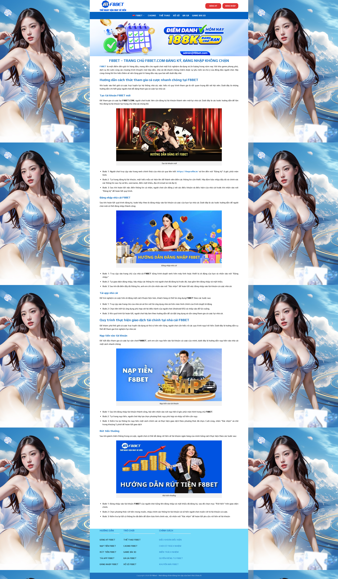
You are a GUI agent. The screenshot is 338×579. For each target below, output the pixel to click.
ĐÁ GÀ (186, 15)
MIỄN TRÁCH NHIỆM (169, 552)
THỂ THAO (164, 15)
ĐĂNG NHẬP (230, 6)
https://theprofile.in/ (187, 171)
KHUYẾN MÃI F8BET (169, 564)
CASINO (152, 15)
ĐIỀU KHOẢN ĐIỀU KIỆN (170, 539)
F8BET (139, 15)
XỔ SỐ (176, 15)
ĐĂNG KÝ (213, 6)
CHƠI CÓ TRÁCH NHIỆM (170, 546)
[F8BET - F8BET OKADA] (113, 5)
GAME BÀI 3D (199, 15)
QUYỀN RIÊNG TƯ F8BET (171, 558)
